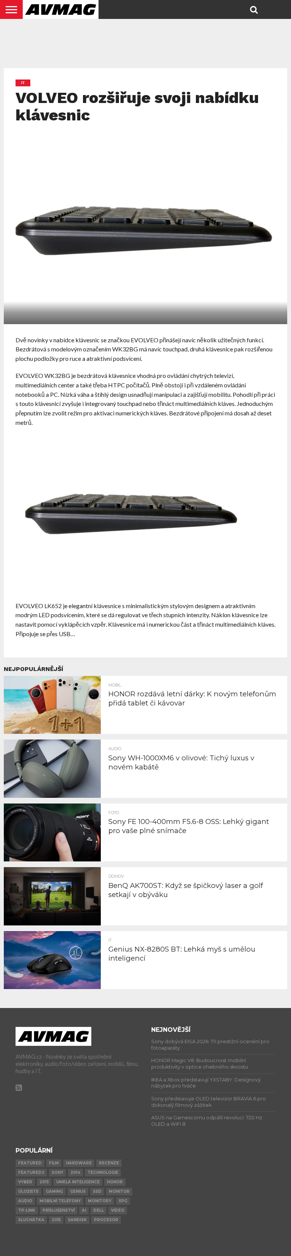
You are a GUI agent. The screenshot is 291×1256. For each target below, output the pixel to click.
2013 (44, 1182)
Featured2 (31, 1172)
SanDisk (77, 1219)
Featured (30, 1163)
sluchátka (31, 1219)
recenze (109, 1163)
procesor (106, 1219)
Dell (98, 1210)
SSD (97, 1191)
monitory (99, 1200)
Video (117, 1210)
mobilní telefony (60, 1200)
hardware (79, 1163)
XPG (123, 1200)
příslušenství (58, 1210)
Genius (78, 1191)
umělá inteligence (78, 1182)
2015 (56, 1219)
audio (25, 1200)
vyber (25, 1182)
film (54, 1163)
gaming (54, 1191)
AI (84, 1210)
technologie (103, 1172)
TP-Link (26, 1210)
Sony (57, 1172)
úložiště (28, 1191)
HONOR (115, 1182)
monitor (119, 1191)
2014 (75, 1172)
